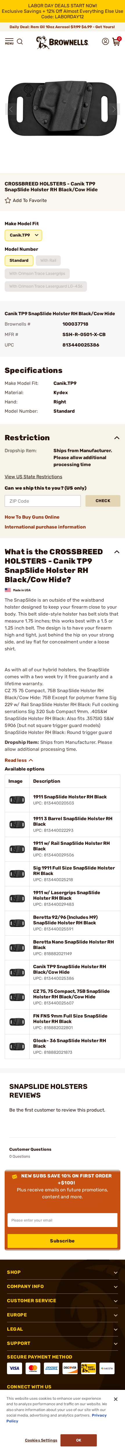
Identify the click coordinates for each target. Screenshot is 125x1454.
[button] (9, 41)
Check (103, 500)
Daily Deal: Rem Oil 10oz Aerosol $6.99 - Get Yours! (63, 27)
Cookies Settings (41, 1440)
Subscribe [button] (62, 1241)
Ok (78, 1440)
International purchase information (45, 527)
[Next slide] (114, 109)
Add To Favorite (30, 200)
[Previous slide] (11, 109)
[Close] (115, 1399)
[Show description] (19, 760)
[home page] (62, 42)
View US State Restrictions (33, 476)
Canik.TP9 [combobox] (20, 235)
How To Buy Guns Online (32, 517)
